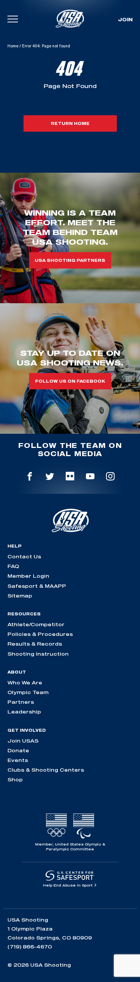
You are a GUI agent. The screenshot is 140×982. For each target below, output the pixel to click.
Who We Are (24, 682)
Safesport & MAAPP (36, 586)
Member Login (28, 576)
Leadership (24, 712)
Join (125, 19)
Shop (15, 779)
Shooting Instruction (38, 654)
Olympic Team (28, 692)
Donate (18, 750)
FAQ (13, 566)
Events (17, 760)
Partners (20, 702)
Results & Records (34, 644)
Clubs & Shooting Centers (45, 770)
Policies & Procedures (40, 634)
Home (12, 46)
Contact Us (24, 556)
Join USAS (22, 741)
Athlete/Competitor (36, 624)
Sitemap (19, 596)
